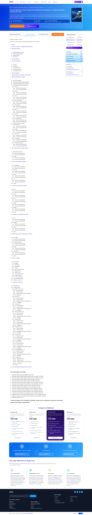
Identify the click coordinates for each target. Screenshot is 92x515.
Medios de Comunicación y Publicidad (36, 7)
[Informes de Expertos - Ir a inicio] (11, 2)
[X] (80, 492)
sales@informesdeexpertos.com (73, 69)
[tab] (15, 34)
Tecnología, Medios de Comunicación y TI (20, 7)
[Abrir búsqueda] (72, 1)
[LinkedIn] (82, 492)
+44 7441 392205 (70, 73)
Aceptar (80, 513)
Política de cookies (29, 513)
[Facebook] (75, 492)
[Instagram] (77, 492)
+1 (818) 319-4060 (12, 508)
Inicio (11, 7)
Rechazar (75, 513)
